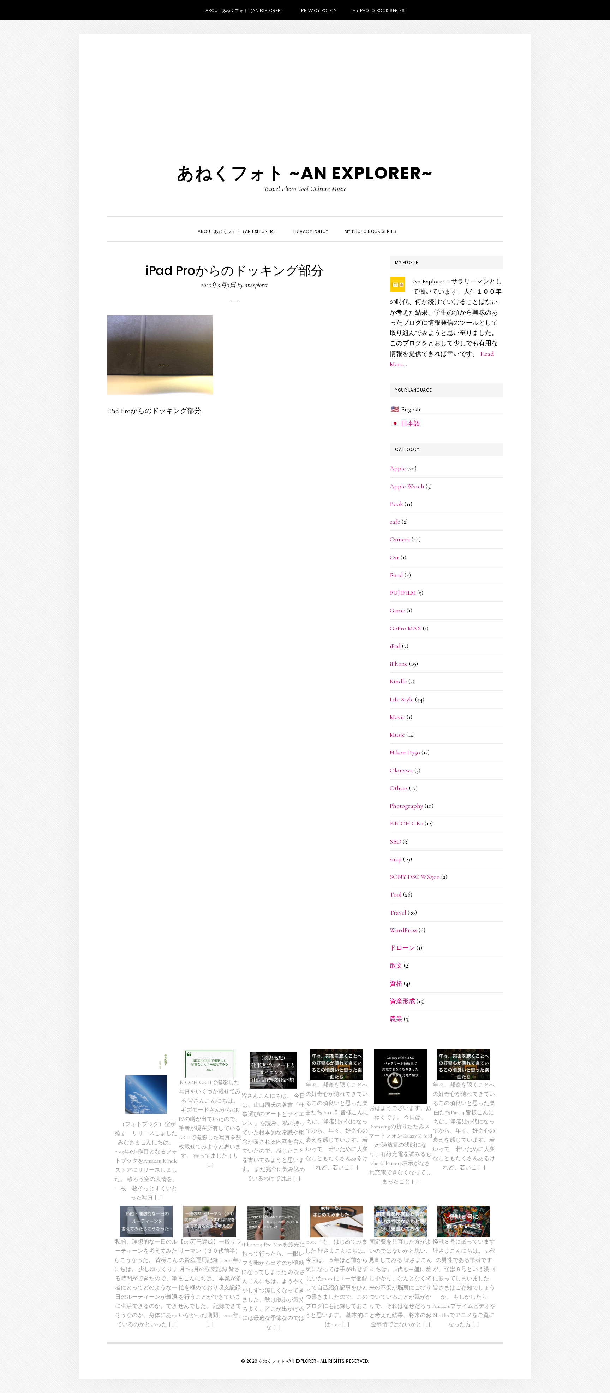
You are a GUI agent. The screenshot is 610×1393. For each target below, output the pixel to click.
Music (397, 735)
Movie (397, 717)
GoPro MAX (405, 628)
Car (394, 557)
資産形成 (402, 1001)
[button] (412, 225)
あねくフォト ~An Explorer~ (305, 173)
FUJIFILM (403, 592)
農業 (396, 1019)
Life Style (402, 699)
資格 (396, 983)
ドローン (402, 948)
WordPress (403, 930)
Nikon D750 (405, 752)
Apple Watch (407, 486)
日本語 (410, 423)
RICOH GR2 (406, 823)
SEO (395, 841)
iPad (395, 646)
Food (396, 575)
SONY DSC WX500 (415, 877)
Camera (400, 539)
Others (399, 788)
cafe (395, 521)
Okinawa (401, 770)
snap (396, 859)
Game (397, 610)
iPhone (399, 664)
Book (396, 504)
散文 (396, 965)
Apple (398, 468)
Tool (396, 894)
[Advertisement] (305, 86)
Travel (398, 912)
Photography (406, 806)
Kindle (398, 681)
